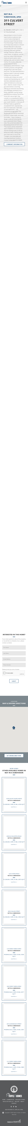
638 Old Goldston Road (14, 836)
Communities (10, 1099)
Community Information (14, 144)
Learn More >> (14, 807)
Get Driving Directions (14, 756)
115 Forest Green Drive (14, 949)
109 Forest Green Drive (14, 986)
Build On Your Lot (8, 1101)
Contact (14, 1103)
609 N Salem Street (14, 911)
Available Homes (20, 1099)
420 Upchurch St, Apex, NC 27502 (14, 1109)
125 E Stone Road (14, 874)
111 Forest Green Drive (14, 1061)
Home (3, 1099)
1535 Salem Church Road (14, 798)
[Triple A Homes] (6, 2)
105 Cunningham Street (14, 1024)
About (22, 1101)
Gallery (17, 1101)
